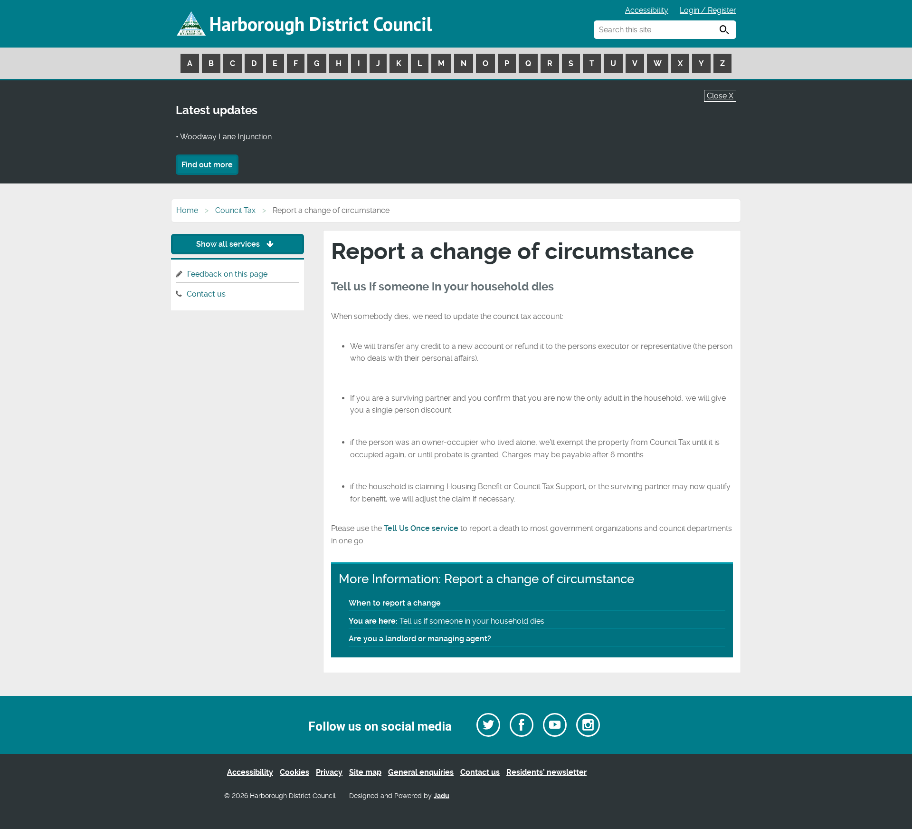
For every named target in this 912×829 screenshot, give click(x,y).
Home (187, 210)
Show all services (229, 244)
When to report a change (395, 602)
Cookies (294, 772)
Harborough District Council (320, 23)
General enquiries (421, 772)
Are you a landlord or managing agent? (420, 638)
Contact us (206, 294)
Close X (720, 95)
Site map (365, 772)
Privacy (329, 772)
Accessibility (646, 10)
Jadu (441, 796)
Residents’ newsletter (546, 772)
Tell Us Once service (421, 528)
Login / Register (708, 10)
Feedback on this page (227, 274)
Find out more (207, 164)
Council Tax (235, 210)
